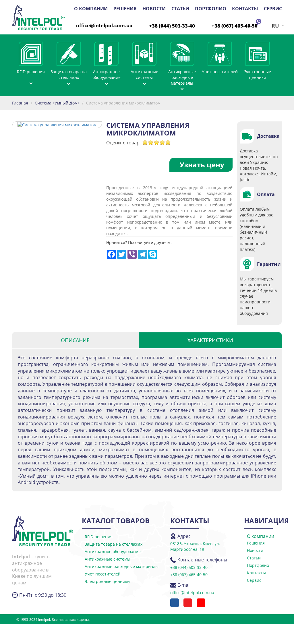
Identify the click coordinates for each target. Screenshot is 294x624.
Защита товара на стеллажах (69, 74)
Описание (75, 340)
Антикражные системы (144, 74)
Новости (154, 8)
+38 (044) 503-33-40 (172, 25)
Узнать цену (202, 164)
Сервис (273, 8)
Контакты (245, 8)
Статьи (180, 8)
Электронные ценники (257, 74)
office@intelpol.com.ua (104, 25)
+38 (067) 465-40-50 (235, 25)
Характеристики (210, 340)
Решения (125, 8)
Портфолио (210, 8)
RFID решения (31, 71)
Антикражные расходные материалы (182, 77)
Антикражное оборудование (106, 74)
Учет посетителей (220, 71)
